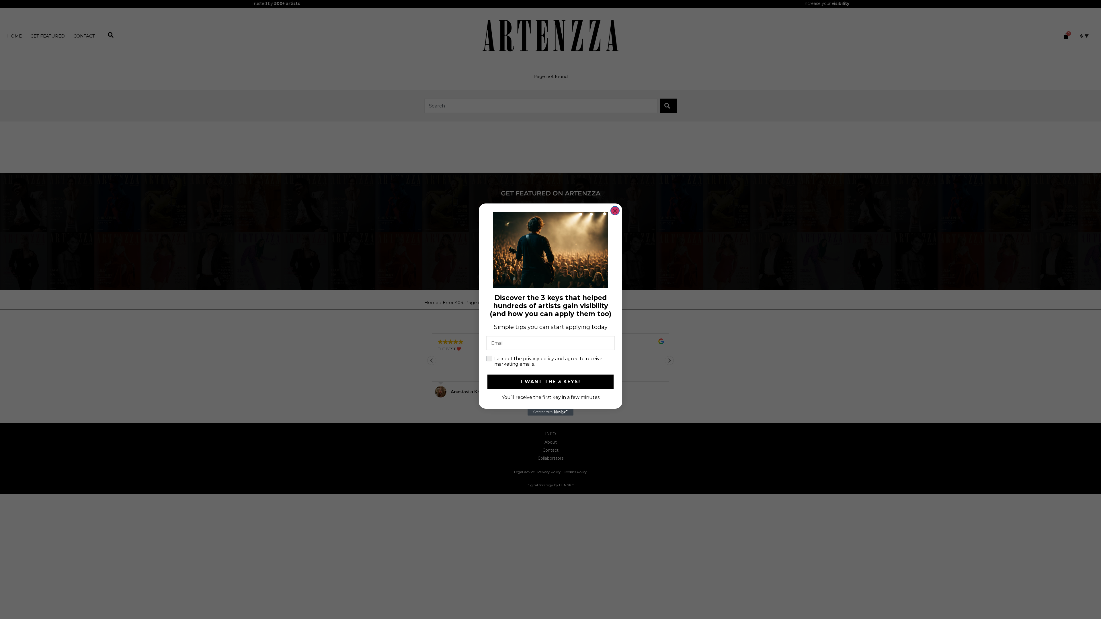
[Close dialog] (615, 210)
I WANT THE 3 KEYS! (550, 381)
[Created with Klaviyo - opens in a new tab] (550, 412)
